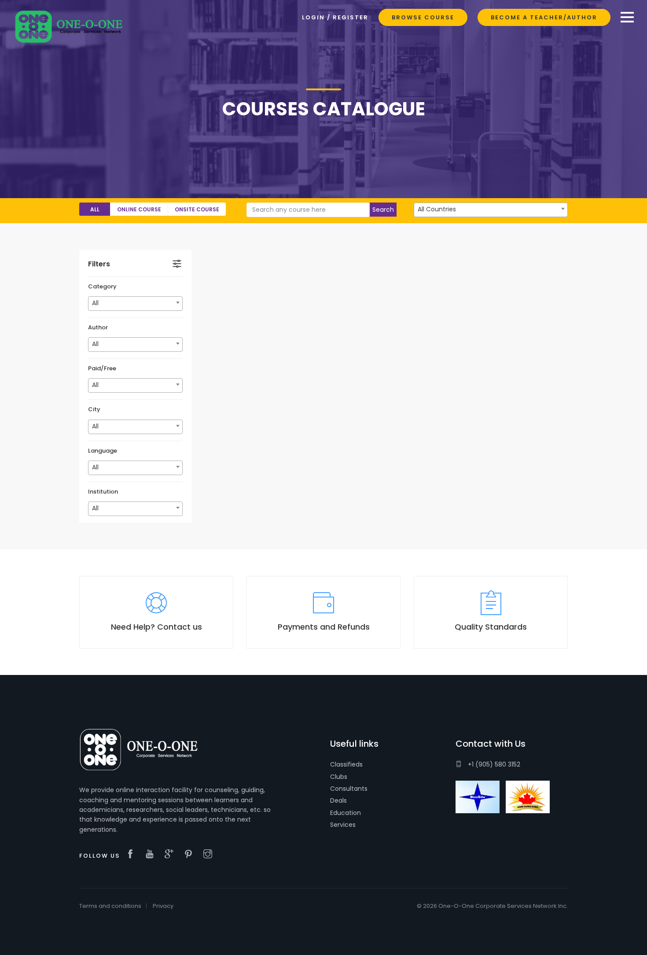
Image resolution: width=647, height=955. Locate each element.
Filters (99, 264)
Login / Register (335, 17)
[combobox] (491, 210)
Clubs (338, 776)
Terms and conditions (110, 906)
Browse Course (423, 17)
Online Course (139, 209)
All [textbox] (95, 303)
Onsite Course (197, 209)
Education (345, 812)
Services (343, 824)
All (94, 209)
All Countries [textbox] (437, 209)
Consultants (349, 788)
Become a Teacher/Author (544, 17)
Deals (338, 800)
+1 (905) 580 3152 (493, 764)
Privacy (163, 906)
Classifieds (346, 764)
